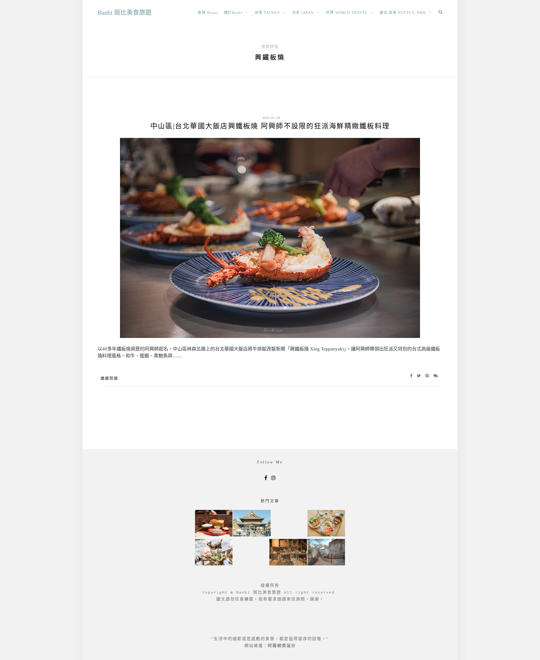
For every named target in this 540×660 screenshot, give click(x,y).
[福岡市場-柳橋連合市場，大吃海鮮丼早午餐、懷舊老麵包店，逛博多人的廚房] (326, 524)
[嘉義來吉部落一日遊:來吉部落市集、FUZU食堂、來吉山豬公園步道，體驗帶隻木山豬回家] (213, 553)
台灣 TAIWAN (267, 12)
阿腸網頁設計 (282, 645)
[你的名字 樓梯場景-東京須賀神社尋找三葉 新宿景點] (326, 553)
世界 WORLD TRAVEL (347, 12)
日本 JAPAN (303, 12)
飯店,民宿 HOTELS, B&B (403, 12)
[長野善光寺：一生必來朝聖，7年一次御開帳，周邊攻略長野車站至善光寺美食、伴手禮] (252, 524)
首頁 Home (208, 12)
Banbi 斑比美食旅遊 (125, 12)
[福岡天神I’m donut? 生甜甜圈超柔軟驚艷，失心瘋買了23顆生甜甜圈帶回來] (288, 553)
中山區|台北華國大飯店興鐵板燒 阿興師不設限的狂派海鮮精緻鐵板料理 (270, 126)
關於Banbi (233, 12)
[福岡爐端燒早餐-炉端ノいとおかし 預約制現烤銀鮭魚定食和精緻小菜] (213, 524)
